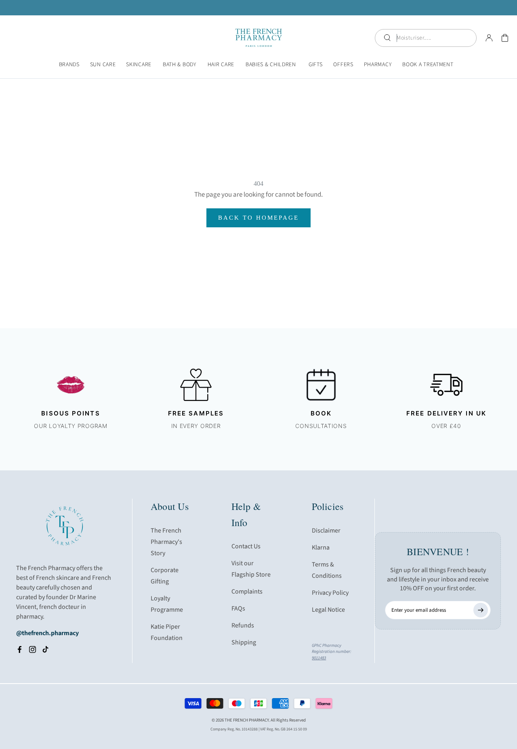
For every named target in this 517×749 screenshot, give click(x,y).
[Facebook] (19, 649)
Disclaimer (326, 530)
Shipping (243, 642)
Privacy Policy (330, 592)
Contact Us (246, 546)
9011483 (319, 658)
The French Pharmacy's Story (166, 542)
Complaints (247, 591)
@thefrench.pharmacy (47, 633)
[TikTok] (45, 649)
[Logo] (258, 37)
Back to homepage (258, 217)
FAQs (238, 608)
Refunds (242, 625)
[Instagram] (32, 649)
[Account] (489, 38)
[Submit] (480, 610)
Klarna (321, 547)
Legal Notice (328, 609)
